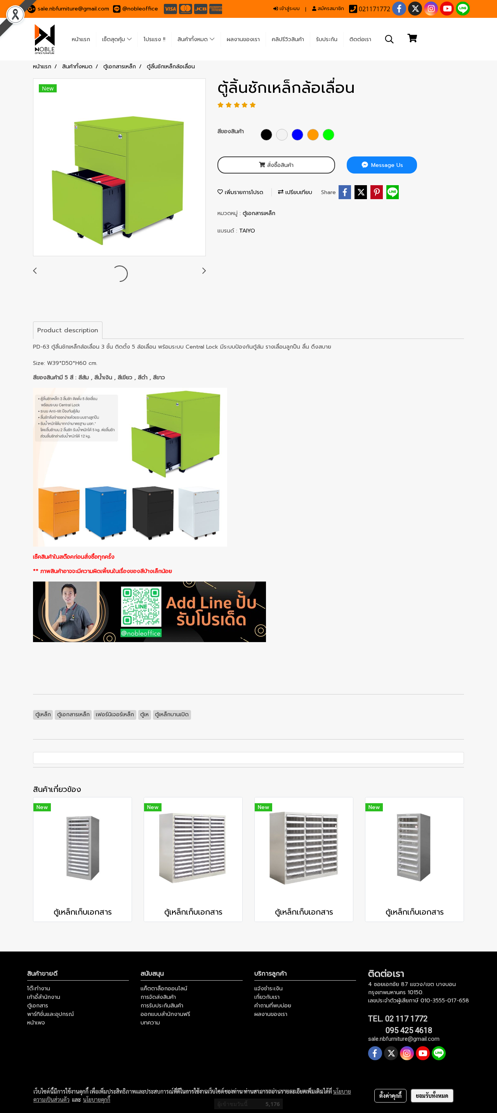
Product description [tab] (67, 330)
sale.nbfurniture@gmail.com (73, 9)
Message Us (386, 165)
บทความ (150, 1023)
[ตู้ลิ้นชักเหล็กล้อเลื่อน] (119, 168)
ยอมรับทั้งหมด (432, 1095)
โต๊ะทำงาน (38, 989)
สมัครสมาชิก (330, 8)
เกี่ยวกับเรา (267, 997)
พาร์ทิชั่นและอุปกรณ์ (50, 1014)
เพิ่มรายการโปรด (243, 192)
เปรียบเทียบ (297, 192)
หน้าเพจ (36, 1023)
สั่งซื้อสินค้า (279, 165)
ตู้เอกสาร (37, 1006)
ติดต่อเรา (360, 39)
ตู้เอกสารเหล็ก (259, 213)
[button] (389, 39)
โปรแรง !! (154, 39)
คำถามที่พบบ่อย (272, 1006)
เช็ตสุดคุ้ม (114, 39)
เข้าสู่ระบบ (289, 8)
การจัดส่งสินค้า (158, 997)
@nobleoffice (140, 9)
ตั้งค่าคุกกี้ (390, 1095)
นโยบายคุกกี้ (96, 1099)
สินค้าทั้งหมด (193, 39)
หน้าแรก (81, 39)
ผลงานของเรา (243, 39)
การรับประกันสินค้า (162, 1006)
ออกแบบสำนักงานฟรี (165, 1014)
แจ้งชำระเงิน (268, 989)
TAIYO (247, 231)
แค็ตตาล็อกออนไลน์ (164, 989)
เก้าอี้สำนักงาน (43, 997)
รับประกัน (326, 39)
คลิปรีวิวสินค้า (288, 39)
